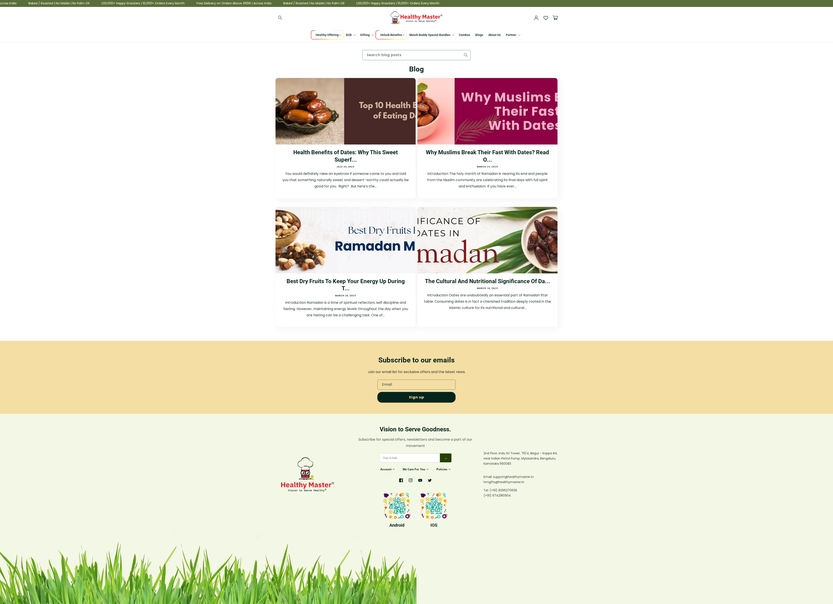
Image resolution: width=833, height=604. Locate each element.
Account (385, 469)
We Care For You (414, 469)
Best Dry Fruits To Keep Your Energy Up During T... (346, 285)
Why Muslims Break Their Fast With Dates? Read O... (487, 156)
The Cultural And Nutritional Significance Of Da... (487, 281)
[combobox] (416, 55)
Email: (488, 477)
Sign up (416, 397)
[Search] (280, 18)
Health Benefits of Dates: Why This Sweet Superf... (345, 156)
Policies (441, 469)
